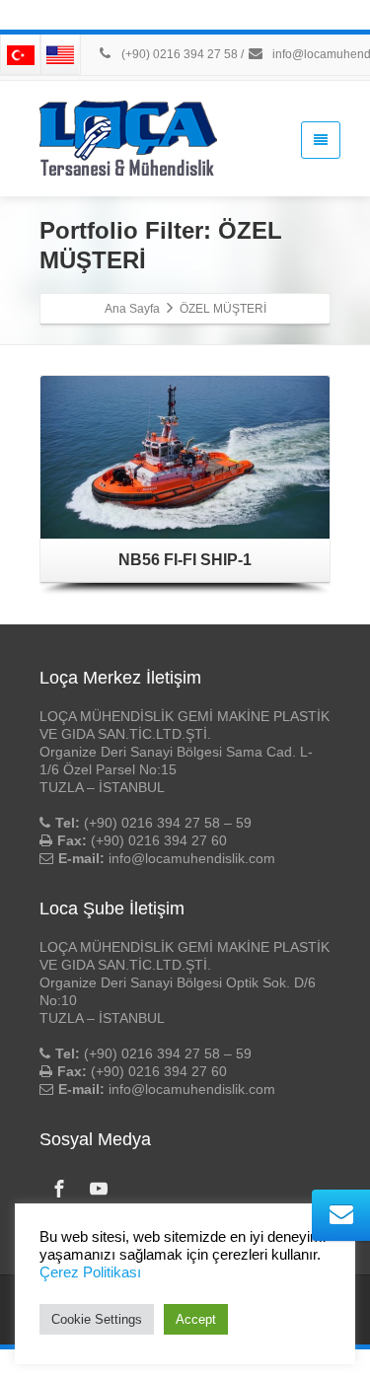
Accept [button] (196, 1319)
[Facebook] (59, 1188)
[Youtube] (98, 1188)
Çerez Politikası (90, 1272)
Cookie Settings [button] (96, 1319)
